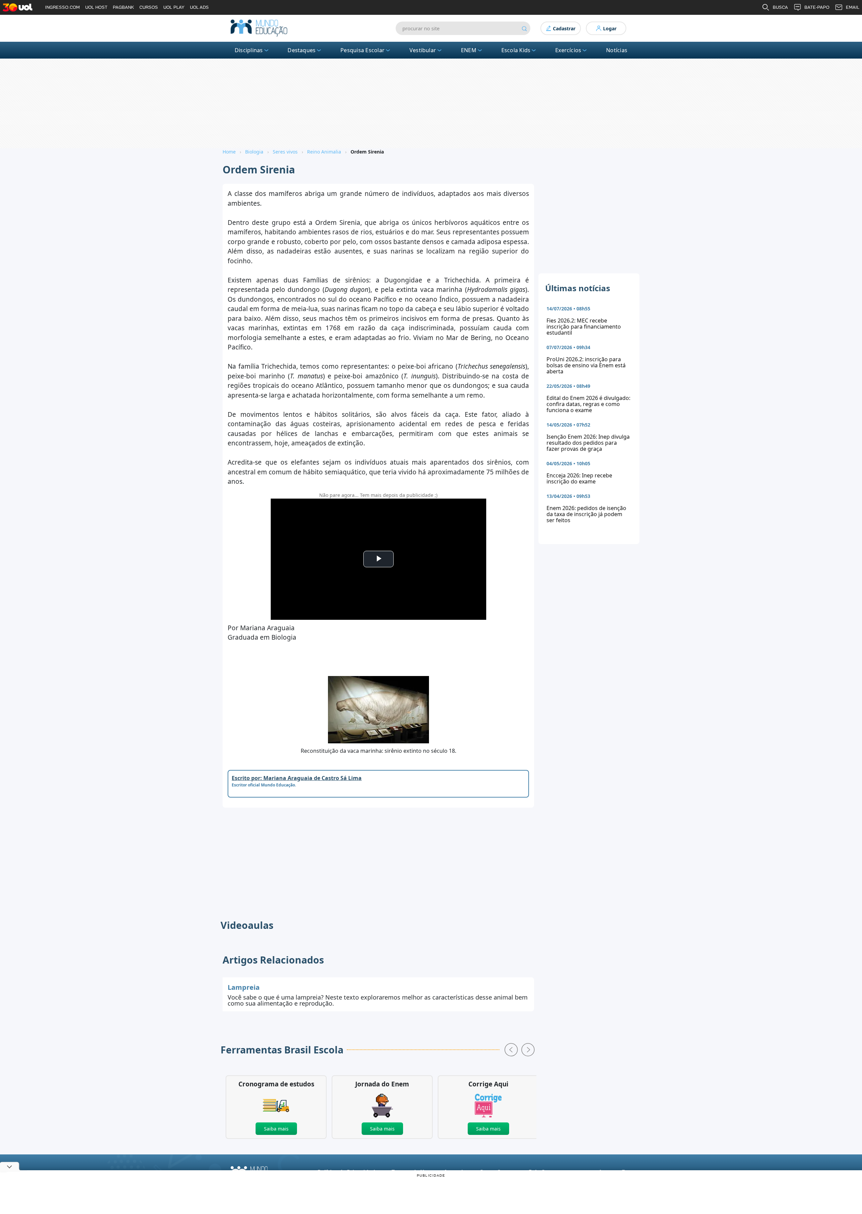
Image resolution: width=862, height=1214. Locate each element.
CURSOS (148, 7)
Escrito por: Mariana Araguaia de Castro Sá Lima (297, 778)
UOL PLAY (174, 7)
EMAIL (852, 7)
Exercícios (568, 50)
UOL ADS (199, 7)
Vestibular (422, 50)
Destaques (302, 50)
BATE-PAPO (816, 7)
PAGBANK (123, 7)
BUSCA (780, 7)
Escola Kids (516, 50)
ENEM (468, 50)
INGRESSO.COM (62, 7)
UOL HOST (96, 7)
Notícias (616, 50)
